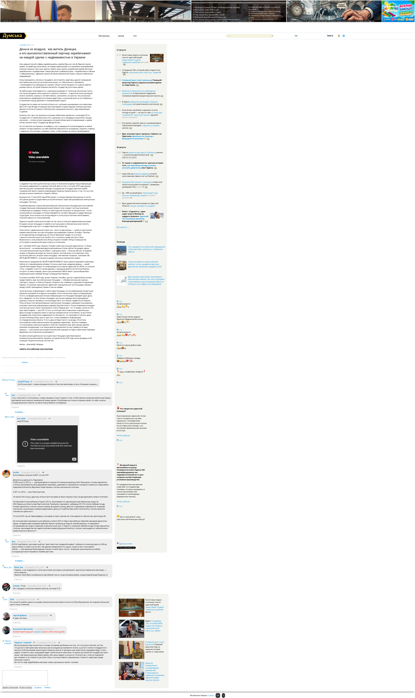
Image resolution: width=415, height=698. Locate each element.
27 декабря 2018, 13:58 (46, 642)
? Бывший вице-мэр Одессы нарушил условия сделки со (142, 82)
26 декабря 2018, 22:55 (37, 586)
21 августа (121, 50)
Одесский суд (128, 174)
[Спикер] (6, 590)
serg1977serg (23, 381)
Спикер (16, 586)
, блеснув (133, 220)
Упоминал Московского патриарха (137, 182)
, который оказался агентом (145, 104)
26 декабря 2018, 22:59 (26, 541)
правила (37, 632)
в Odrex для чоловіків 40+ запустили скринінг (142, 113)
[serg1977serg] (8, 380)
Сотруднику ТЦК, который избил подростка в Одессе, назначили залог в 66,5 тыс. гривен (154, 626)
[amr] (7, 395)
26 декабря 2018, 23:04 (26, 395)
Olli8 (12, 599)
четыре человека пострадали (142, 206)
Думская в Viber (125, 544)
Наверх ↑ (25, 362)
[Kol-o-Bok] (9, 417)
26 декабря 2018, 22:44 (30, 472)
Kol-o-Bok (21, 418)
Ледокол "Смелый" (23, 642)
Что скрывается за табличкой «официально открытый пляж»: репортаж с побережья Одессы (146, 249)
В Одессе (126, 102)
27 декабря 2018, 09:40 (37, 418)
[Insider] (6, 477)
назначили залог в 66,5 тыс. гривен (144, 72)
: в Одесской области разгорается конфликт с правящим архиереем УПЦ (142, 184)
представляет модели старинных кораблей (131, 61)
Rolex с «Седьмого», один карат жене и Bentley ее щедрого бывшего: (133, 214)
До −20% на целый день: (132, 193)
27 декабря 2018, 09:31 (44, 629)
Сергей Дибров (20, 615)
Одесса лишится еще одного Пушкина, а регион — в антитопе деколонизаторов (222, 21)
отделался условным (150, 125)
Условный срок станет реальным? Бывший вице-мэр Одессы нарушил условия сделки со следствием (39, 21)
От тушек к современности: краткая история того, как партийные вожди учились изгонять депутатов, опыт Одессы (330, 21)
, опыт (146, 168)
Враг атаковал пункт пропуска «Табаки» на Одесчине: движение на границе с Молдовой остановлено (134, 21)
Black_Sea (18, 567)
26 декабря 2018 (24, 45)
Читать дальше (123, 435)
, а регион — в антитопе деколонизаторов (142, 153)
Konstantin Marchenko (23, 629)
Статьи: (121, 241)
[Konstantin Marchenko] (6, 633)
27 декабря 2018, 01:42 (38, 615)
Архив (121, 36)
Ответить (22, 389)
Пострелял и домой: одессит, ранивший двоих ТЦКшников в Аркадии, (141, 124)
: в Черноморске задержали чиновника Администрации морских (141, 94)
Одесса (125, 152)
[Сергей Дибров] (6, 620)
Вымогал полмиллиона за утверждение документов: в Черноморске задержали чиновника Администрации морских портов (154, 671)
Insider (16, 472)
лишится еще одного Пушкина (142, 152)
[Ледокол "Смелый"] (7, 643)
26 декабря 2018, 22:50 (34, 567)
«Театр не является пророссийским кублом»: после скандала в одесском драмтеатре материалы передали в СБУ (145, 264)
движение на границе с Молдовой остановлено (138, 137)
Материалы (104, 36)
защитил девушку (141, 174)
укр (296, 35)
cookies (211, 695)
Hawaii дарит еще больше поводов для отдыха (140, 194)
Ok (218, 695)
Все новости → (123, 227)
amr (13, 395)
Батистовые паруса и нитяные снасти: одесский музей (135, 56)
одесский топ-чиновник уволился (135, 217)
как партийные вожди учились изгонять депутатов (139, 166)
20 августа (121, 147)
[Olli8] (4, 599)
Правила (38, 687)
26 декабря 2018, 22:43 (43, 381)
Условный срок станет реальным (137, 80)
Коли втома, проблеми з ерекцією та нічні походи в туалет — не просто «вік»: (140, 111)
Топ (135, 36)
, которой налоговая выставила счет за (139, 175)
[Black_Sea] (7, 567)
